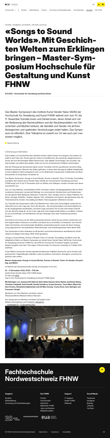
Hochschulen (9, 10)
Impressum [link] (55, 432)
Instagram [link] (91, 401)
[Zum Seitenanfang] (102, 370)
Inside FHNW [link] (70, 401)
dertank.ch (40, 302)
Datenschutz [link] (43, 432)
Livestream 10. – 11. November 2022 (21, 304)
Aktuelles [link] (8, 25)
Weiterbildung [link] (10, 401)
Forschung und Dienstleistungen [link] (17, 403)
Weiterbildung (34, 10)
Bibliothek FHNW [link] (47, 406)
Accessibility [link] (66, 432)
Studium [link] (8, 398)
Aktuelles (89, 10)
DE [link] (93, 4)
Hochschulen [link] (45, 401)
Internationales (79, 10)
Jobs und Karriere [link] (47, 408)
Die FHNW (98, 10)
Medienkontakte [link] (46, 411)
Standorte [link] (44, 403)
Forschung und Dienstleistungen (60, 10)
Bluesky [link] (90, 403)
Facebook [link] (91, 398)
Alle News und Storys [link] (39, 25)
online (17, 275)
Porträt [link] (43, 398)
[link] (11, 4)
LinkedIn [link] (90, 406)
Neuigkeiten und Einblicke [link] (21, 25)
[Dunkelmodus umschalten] (99, 5)
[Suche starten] (103, 5)
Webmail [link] (68, 403)
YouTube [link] (90, 408)
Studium (24, 10)
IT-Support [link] (69, 398)
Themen (44, 10)
